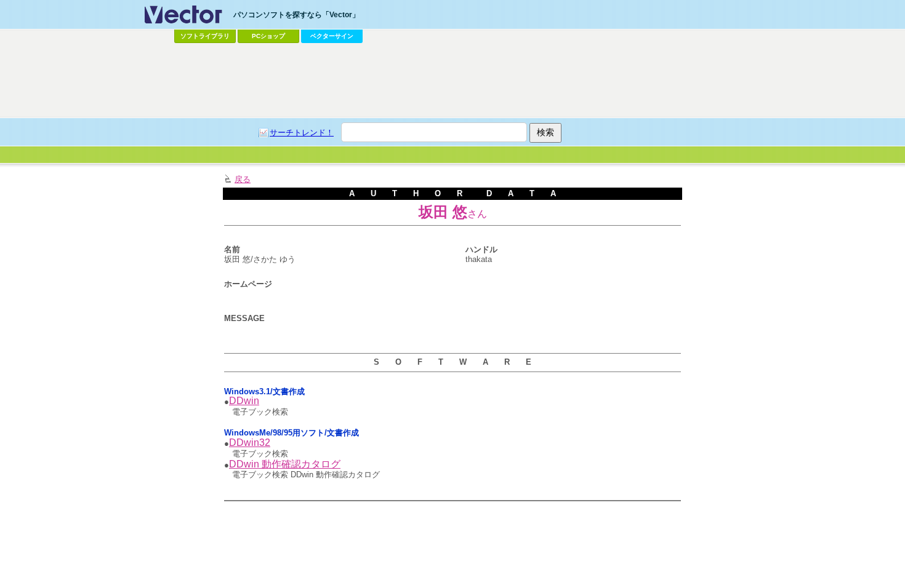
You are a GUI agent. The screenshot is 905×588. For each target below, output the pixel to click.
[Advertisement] (452, 80)
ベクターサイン (331, 36)
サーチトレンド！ (302, 132)
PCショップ (268, 36)
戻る (243, 179)
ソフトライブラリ (205, 36)
